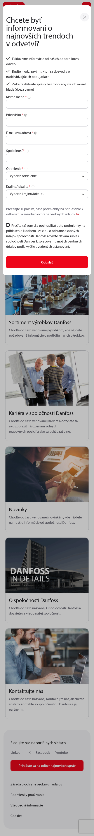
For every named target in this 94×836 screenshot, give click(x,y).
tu (19, 214)
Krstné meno (16, 97)
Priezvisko (14, 114)
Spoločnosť (15, 150)
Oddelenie (15, 168)
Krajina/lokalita (18, 186)
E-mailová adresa (19, 132)
